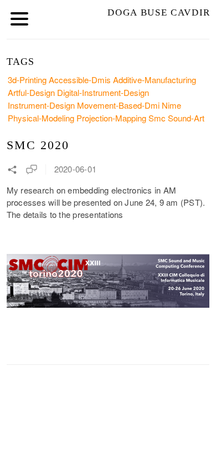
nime (171, 105)
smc (157, 118)
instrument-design (41, 105)
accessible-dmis (80, 79)
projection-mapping (111, 118)
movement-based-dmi (118, 105)
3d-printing (27, 79)
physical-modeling (41, 118)
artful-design (31, 92)
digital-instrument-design (103, 92)
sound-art (186, 118)
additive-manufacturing (154, 79)
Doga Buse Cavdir (158, 12)
